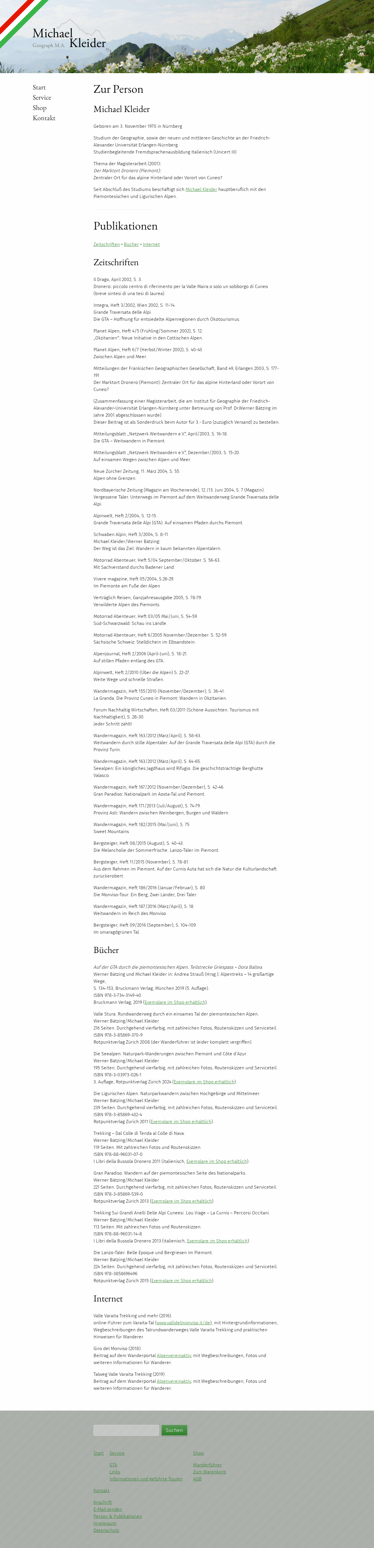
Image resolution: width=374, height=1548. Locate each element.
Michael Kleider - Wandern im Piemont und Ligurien (69, 34)
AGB (197, 1479)
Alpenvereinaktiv (174, 1355)
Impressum (105, 1523)
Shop (39, 107)
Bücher (131, 244)
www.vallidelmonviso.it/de (183, 1322)
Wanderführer (207, 1465)
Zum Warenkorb (209, 1472)
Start (39, 87)
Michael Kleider (201, 189)
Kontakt (44, 117)
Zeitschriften (107, 244)
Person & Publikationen (118, 1516)
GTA (113, 1465)
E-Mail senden (108, 1509)
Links (115, 1472)
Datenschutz (106, 1530)
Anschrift (103, 1502)
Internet (151, 244)
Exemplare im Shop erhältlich (175, 1002)
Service (42, 97)
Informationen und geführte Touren (146, 1479)
